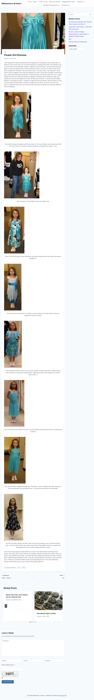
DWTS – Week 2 (6, 577)
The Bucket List (65, 5)
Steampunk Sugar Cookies (46, 613)
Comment (5, 641)
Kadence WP (63, 695)
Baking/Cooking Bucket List (51, 5)
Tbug (23, 567)
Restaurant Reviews (55, 1)
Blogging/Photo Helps (68, 1)
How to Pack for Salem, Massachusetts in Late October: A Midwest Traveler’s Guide (79, 34)
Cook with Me (43, 1)
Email (26, 660)
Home (30, 1)
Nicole (7, 58)
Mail (70, 39)
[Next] (60, 606)
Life (5, 52)
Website (47, 660)
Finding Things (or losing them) (78, 42)
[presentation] (49, 600)
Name (4, 660)
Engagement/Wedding (10, 567)
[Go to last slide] (6, 606)
